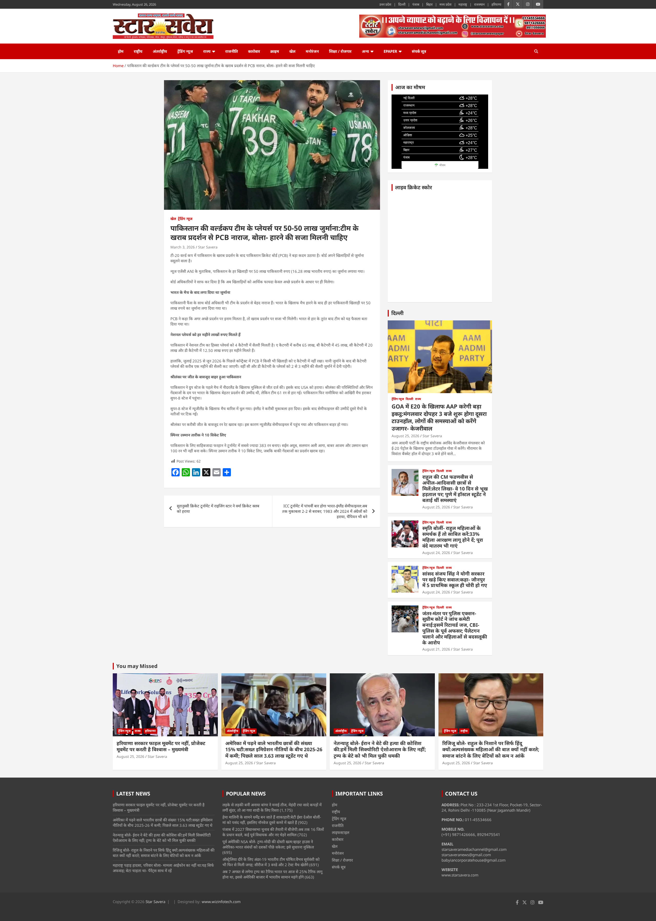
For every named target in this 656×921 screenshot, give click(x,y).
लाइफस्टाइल (340, 832)
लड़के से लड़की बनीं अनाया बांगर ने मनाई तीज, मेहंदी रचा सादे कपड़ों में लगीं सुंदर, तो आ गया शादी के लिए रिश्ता (272, 807)
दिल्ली (401, 4)
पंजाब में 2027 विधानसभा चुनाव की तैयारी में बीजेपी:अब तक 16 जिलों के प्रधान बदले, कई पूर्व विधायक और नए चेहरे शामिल (273, 832)
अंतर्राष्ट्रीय (160, 51)
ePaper (390, 51)
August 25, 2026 (405, 435)
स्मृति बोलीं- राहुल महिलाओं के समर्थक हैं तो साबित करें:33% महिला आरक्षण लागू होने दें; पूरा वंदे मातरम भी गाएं (452, 537)
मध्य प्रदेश (445, 4)
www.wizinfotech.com (221, 901)
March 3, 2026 (182, 247)
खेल (292, 51)
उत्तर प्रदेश (385, 4)
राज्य (207, 51)
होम (121, 51)
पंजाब (415, 4)
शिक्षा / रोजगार (340, 51)
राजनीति (231, 51)
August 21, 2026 (436, 649)
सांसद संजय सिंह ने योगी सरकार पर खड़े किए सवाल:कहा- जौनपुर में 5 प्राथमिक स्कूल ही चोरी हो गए (454, 579)
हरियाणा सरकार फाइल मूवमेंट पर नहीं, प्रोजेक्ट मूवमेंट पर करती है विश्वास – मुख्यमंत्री (161, 746)
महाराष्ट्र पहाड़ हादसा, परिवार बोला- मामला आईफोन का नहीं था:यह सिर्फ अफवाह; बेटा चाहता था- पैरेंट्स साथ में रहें (163, 868)
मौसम (442, 165)
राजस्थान (479, 4)
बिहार (429, 4)
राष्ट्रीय (138, 51)
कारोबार (254, 51)
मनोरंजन (312, 51)
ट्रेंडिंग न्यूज (185, 51)
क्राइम (274, 51)
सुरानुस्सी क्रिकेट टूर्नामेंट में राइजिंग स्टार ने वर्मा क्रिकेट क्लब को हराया (218, 508)
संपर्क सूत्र (419, 51)
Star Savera (208, 247)
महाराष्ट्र (462, 4)
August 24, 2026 (436, 552)
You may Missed (137, 666)
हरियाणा (496, 4)
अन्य (365, 51)
